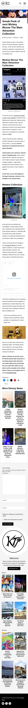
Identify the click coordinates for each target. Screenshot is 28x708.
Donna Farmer (8, 37)
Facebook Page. (12, 373)
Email (5, 508)
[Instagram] (10, 703)
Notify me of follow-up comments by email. (13, 515)
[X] (6, 703)
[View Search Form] (20, 3)
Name (5, 500)
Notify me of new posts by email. (13, 519)
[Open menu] (25, 3)
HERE (10, 134)
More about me (13, 568)
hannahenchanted (10, 245)
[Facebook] (3, 703)
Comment (5, 473)
